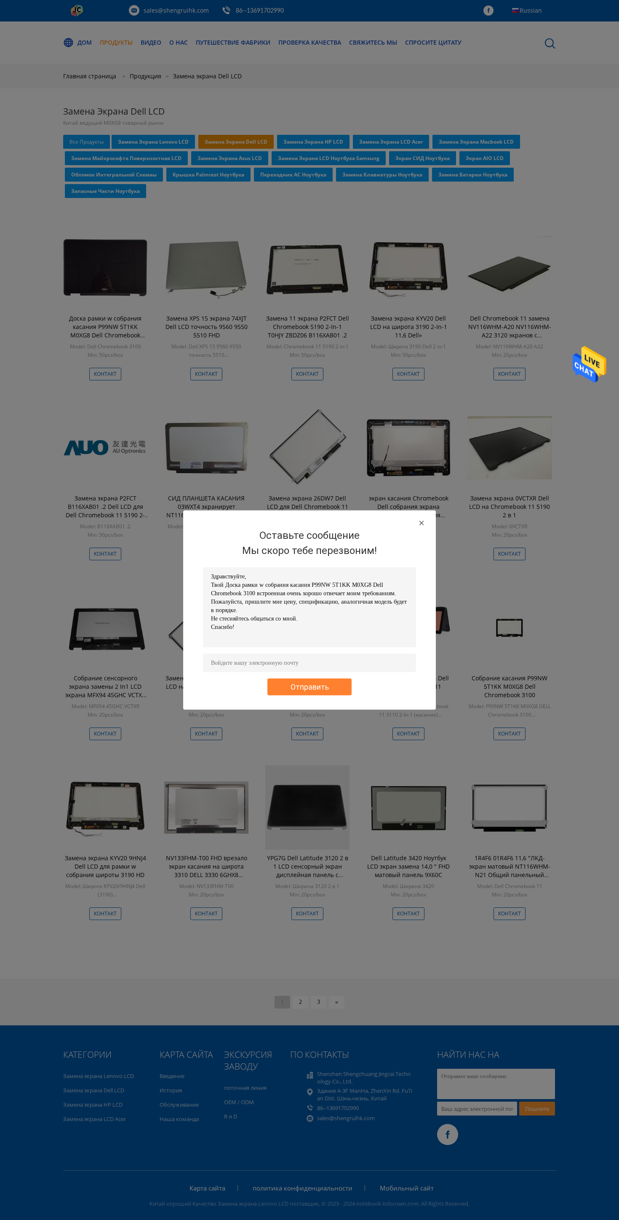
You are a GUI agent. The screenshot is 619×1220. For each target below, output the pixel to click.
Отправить (310, 686)
